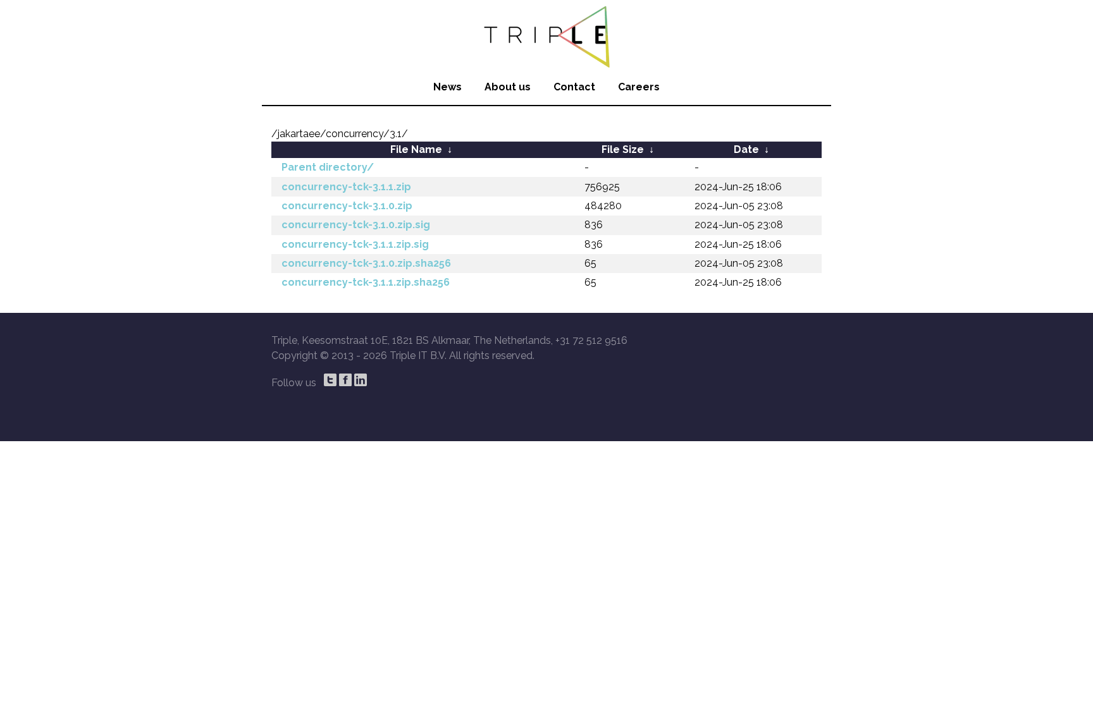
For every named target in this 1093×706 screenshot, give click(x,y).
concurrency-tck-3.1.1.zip (346, 187)
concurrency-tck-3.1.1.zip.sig (355, 244)
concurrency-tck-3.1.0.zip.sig (355, 225)
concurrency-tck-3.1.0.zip (346, 206)
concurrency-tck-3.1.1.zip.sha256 (365, 282)
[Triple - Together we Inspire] (546, 35)
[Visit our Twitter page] (330, 380)
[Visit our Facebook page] (345, 380)
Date (746, 149)
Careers (639, 87)
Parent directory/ (327, 167)
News (447, 87)
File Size (623, 149)
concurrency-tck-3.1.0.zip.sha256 (366, 263)
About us (508, 87)
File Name (416, 149)
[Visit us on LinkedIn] (360, 380)
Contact (574, 87)
